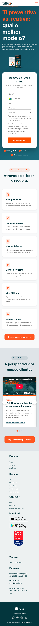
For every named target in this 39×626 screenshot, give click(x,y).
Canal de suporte (14, 489)
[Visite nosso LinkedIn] (13, 617)
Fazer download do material (20, 337)
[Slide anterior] (4, 402)
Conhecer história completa (14, 422)
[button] (19, 3)
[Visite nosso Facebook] (26, 617)
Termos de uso (14, 492)
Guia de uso (13, 486)
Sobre (11, 462)
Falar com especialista (21, 440)
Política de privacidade (19, 613)
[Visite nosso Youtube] (17, 617)
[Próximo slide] (34, 402)
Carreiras (12, 465)
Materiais (12, 505)
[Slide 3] (21, 431)
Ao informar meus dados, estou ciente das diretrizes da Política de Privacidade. (20, 118)
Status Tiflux (13, 483)
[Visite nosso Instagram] (22, 617)
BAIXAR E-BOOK (19, 140)
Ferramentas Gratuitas (16, 508)
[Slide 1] (17, 431)
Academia (12, 468)
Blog (10, 502)
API (10, 480)
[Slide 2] (19, 431)
